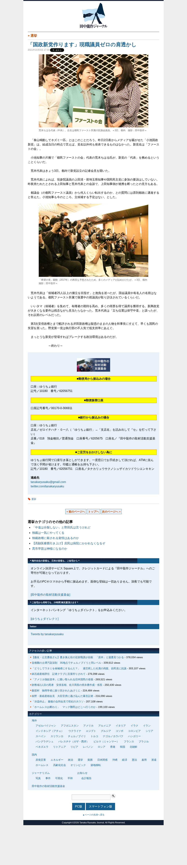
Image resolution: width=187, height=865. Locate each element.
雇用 (144, 759)
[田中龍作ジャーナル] (93, 27)
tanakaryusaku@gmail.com (48, 481)
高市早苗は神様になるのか (49, 548)
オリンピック (78, 765)
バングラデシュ (45, 741)
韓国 (122, 746)
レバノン (88, 746)
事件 (48, 778)
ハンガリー (134, 736)
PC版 (78, 806)
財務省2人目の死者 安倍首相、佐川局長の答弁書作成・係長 (67, 684)
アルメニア (104, 725)
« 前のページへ (75, 511)
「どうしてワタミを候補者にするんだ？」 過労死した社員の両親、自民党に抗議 (79, 668)
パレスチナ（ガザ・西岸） (73, 741)
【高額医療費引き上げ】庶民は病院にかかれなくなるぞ (68, 543)
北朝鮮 (133, 746)
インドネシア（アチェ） (50, 730)
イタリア (121, 725)
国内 (34, 754)
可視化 (59, 778)
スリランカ (57, 736)
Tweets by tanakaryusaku (47, 634)
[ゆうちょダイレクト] (44, 618)
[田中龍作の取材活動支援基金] (50, 594)
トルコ (94, 736)
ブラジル (144, 741)
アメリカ (88, 725)
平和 (70, 778)
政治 (70, 759)
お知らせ (82, 772)
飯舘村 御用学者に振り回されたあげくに (56, 690)
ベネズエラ (42, 746)
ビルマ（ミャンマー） (106, 741)
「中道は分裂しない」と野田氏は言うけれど (61, 527)
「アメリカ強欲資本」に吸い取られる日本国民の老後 (62, 679)
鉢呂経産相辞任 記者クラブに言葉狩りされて (58, 673)
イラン (147, 725)
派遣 (154, 759)
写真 (38, 778)
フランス (129, 741)
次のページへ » (111, 511)
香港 (112, 746)
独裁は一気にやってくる (48, 532)
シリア (149, 730)
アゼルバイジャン (46, 725)
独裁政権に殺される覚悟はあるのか (55, 538)
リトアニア (59, 746)
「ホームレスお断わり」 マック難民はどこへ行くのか (64, 706)
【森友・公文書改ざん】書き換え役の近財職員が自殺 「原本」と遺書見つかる (78, 657)
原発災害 (41, 759)
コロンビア (134, 730)
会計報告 (86, 778)
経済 (124, 759)
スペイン (41, 736)
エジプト (91, 730)
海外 (34, 720)
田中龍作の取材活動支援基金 (48, 786)
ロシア (101, 746)
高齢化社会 (59, 765)
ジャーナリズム (41, 772)
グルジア (106, 730)
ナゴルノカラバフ (113, 736)
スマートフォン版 (100, 806)
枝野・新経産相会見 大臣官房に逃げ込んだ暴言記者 (62, 696)
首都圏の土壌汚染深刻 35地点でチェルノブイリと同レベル (66, 662)
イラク (134, 725)
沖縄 (114, 759)
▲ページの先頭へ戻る (93, 814)
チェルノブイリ (77, 736)
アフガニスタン (70, 725)
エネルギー (57, 759)
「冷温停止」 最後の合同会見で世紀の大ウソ (58, 701)
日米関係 (102, 759)
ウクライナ (74, 730)
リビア (74, 746)
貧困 (90, 759)
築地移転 (96, 765)
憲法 (134, 759)
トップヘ (93, 511)
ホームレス (42, 765)
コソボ (119, 730)
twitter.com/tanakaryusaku (47, 486)
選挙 (33, 35)
